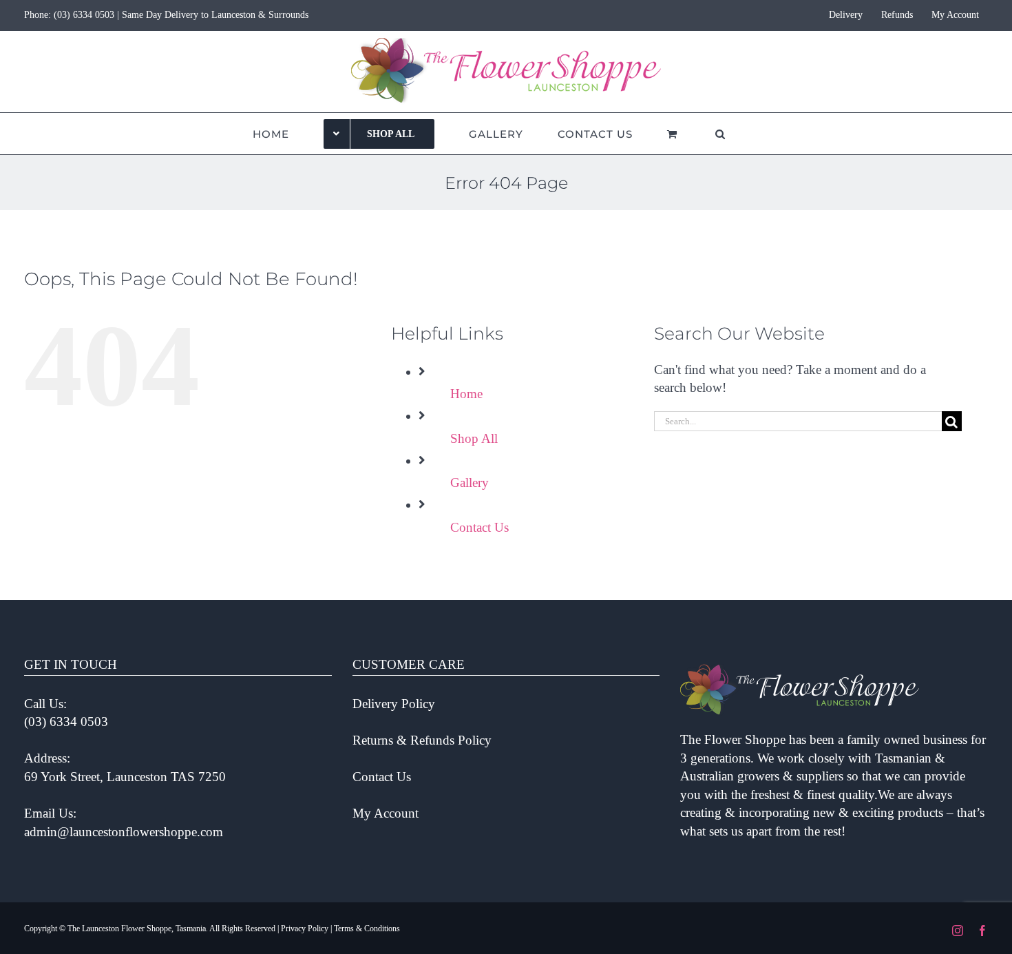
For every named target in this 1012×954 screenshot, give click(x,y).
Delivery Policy (393, 703)
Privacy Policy (304, 928)
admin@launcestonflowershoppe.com (123, 832)
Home (466, 393)
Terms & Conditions (367, 928)
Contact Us (479, 527)
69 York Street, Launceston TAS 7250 (125, 776)
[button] (720, 133)
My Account (385, 813)
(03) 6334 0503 (84, 15)
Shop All (474, 438)
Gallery (469, 482)
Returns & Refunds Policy (422, 740)
